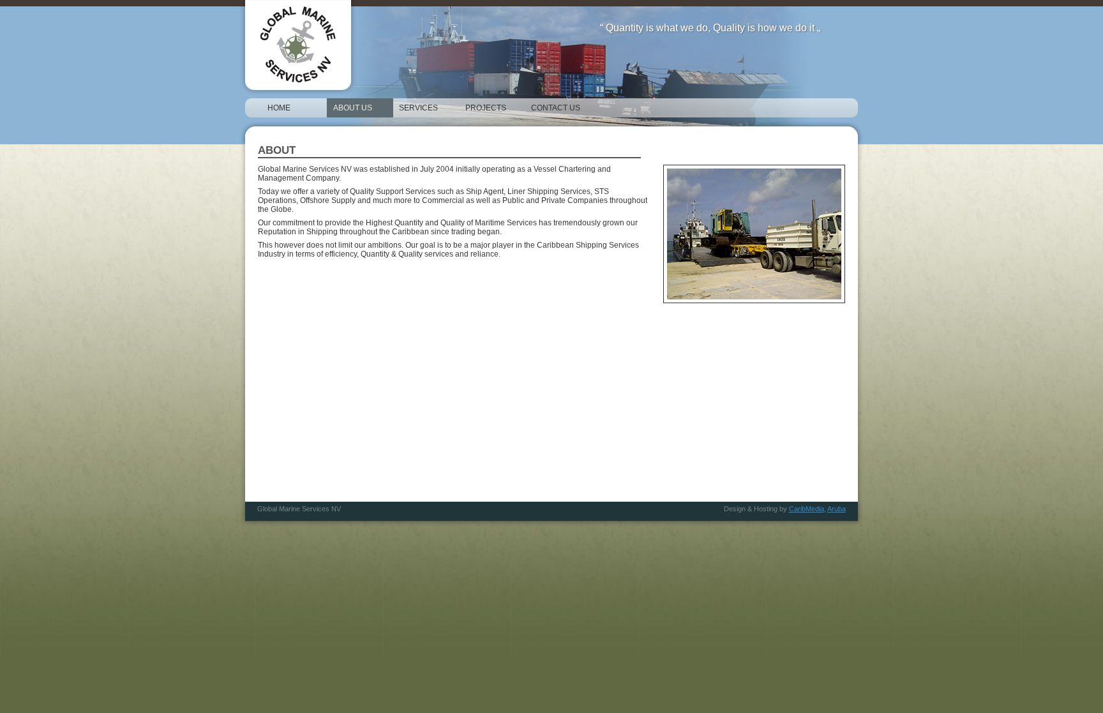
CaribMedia (806, 509)
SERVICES (418, 107)
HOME (278, 107)
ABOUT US (352, 107)
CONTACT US (555, 107)
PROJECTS (485, 107)
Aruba (836, 509)
